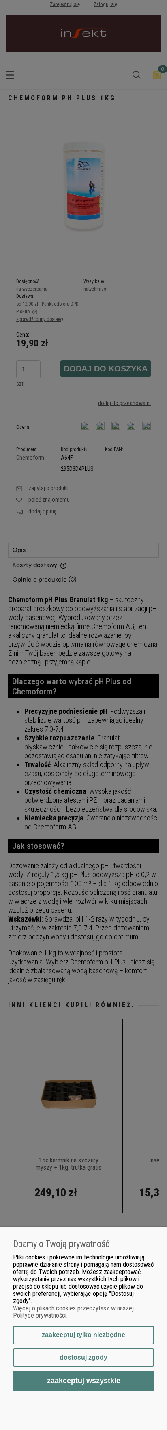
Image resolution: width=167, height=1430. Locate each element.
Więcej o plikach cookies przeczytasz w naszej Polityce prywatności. (73, 1311)
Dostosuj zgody (83, 1357)
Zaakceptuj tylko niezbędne (83, 1334)
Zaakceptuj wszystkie (83, 1380)
